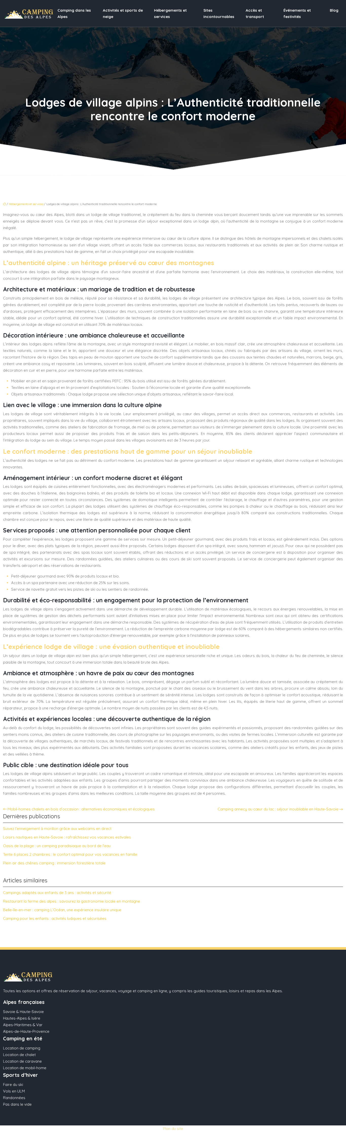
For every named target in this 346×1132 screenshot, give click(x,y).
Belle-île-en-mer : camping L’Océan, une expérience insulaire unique (62, 909)
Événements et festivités (297, 13)
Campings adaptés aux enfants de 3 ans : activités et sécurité (57, 892)
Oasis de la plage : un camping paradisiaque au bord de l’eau (57, 845)
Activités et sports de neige (123, 13)
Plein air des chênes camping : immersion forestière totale (54, 863)
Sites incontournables (218, 13)
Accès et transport (255, 13)
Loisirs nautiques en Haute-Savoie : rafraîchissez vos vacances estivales (67, 837)
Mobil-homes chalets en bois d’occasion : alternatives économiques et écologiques (81, 809)
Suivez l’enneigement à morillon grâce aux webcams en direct (57, 828)
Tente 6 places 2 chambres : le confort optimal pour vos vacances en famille (70, 854)
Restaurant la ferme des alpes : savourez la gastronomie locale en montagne (71, 901)
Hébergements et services (170, 13)
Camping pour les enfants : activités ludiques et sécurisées (54, 918)
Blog (334, 10)
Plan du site (173, 1128)
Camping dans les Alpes (74, 13)
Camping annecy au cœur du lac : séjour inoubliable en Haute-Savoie (278, 809)
